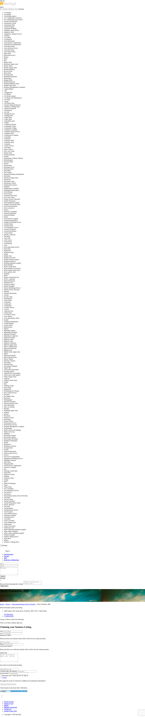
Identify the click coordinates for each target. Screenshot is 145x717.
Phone (2, 644)
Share (5, 599)
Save (5, 601)
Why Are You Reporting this (11, 584)
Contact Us (7, 709)
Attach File (3, 653)
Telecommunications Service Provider (23, 604)
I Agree (4, 677)
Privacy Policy (9, 702)
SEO (5, 558)
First (2, 631)
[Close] (1, 580)
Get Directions (8, 614)
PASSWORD (4, 673)
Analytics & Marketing (11, 560)
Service (7, 604)
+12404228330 (9, 616)
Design (6, 556)
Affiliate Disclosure (10, 707)
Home (2, 604)
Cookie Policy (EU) (10, 711)
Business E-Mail (23, 636)
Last (1, 633)
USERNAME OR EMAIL (9, 671)
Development (8, 554)
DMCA (6, 705)
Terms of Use (8, 704)
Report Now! (4, 586)
